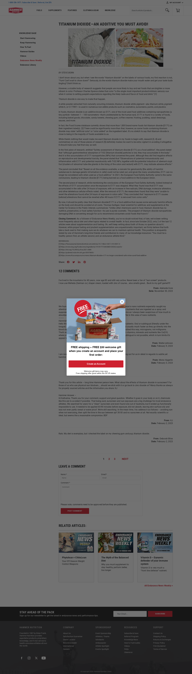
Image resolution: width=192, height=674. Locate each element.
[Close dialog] (122, 301)
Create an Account (96, 364)
